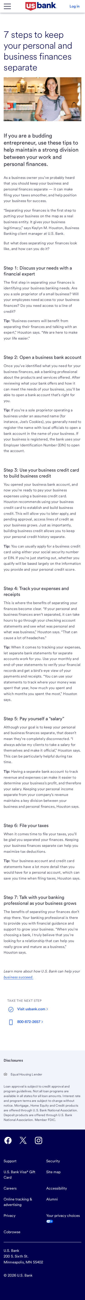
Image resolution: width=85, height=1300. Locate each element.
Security (53, 1161)
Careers (10, 1188)
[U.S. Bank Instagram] (38, 1140)
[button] (74, 6)
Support (10, 1161)
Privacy (9, 1215)
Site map (53, 1172)
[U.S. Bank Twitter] (23, 1140)
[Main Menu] (7, 6)
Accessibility (56, 1188)
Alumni (52, 1199)
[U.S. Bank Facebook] (8, 1140)
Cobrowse (12, 1232)
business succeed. (18, 977)
